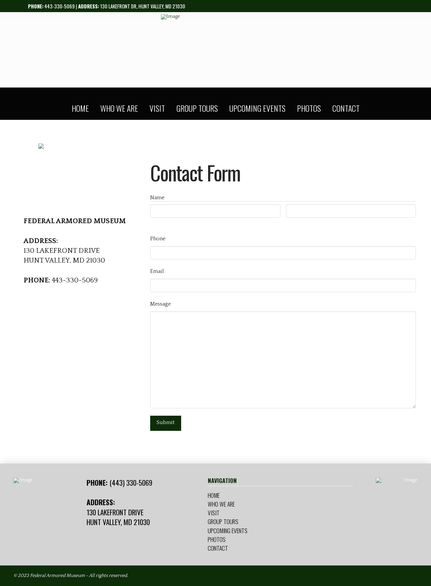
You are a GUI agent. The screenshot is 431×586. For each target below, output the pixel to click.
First (156, 223)
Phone (157, 239)
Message (160, 304)
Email (157, 271)
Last (291, 223)
